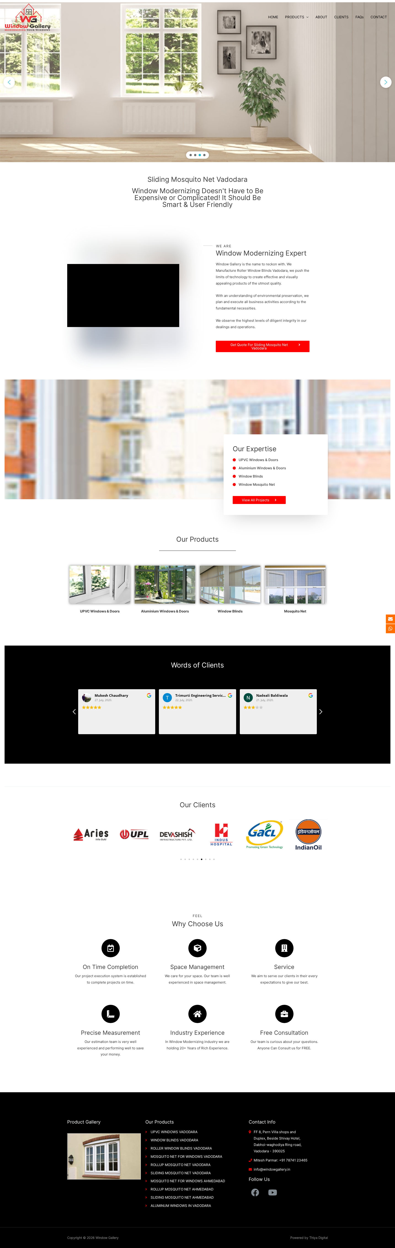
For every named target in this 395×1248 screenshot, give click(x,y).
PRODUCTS (294, 17)
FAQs (359, 17)
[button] (9, 82)
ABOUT (321, 17)
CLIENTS (341, 17)
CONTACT (379, 17)
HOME (273, 17)
